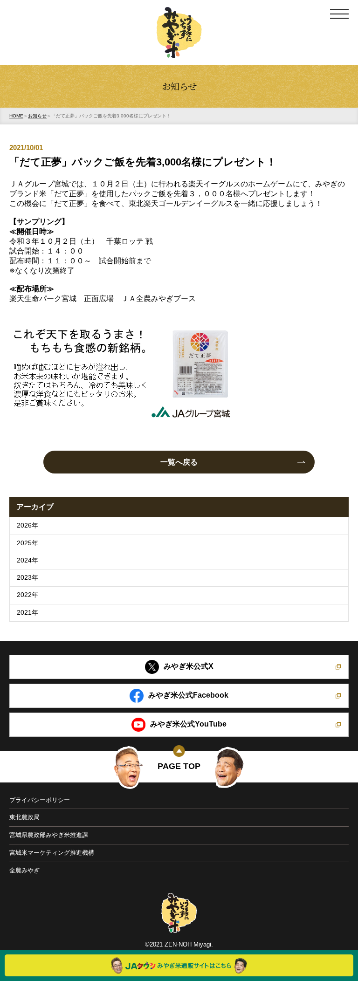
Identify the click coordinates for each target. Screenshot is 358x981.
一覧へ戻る (179, 462)
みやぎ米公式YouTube (188, 724)
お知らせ (37, 115)
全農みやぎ (24, 870)
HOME (16, 115)
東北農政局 (24, 817)
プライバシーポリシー (39, 799)
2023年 (27, 577)
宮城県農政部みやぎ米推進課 (48, 834)
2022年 (27, 594)
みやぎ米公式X (188, 666)
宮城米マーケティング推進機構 (51, 852)
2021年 (27, 612)
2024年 (27, 560)
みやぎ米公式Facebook (188, 695)
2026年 (27, 525)
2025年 (27, 543)
